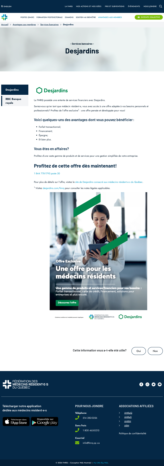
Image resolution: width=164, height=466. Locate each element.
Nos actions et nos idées (88, 6)
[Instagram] (147, 384)
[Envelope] (160, 384)
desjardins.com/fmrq (53, 188)
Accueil (4, 24)
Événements (134, 6)
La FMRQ (69, 6)
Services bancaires (49, 24)
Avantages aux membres (24, 24)
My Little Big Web (101, 462)
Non (155, 351)
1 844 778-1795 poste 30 (47, 173)
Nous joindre (150, 6)
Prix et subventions (114, 6)
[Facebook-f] (141, 384)
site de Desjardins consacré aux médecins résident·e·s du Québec (109, 182)
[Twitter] (153, 384)
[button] (14, 90)
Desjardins (82, 50)
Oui (139, 351)
